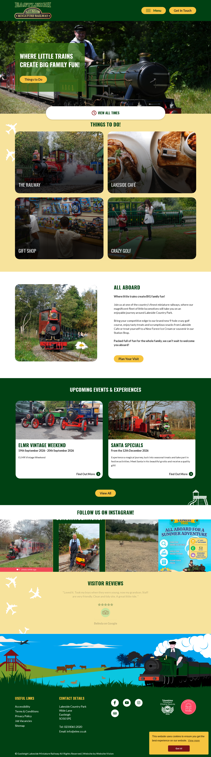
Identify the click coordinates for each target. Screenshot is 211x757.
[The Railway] (59, 162)
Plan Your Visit (128, 359)
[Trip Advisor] (115, 713)
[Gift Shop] (59, 228)
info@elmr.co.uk (76, 731)
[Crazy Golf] (152, 228)
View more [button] (194, 740)
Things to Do (33, 79)
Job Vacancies (23, 721)
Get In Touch (183, 10)
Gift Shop (27, 250)
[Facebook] (115, 703)
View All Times (108, 112)
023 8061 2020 (73, 726)
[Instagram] (139, 703)
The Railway (29, 184)
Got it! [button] (179, 748)
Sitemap (20, 725)
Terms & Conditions (27, 711)
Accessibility (22, 706)
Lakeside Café (123, 184)
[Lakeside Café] (152, 162)
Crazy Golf (121, 250)
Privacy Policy (23, 716)
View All (105, 493)
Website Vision (105, 753)
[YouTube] (127, 703)
